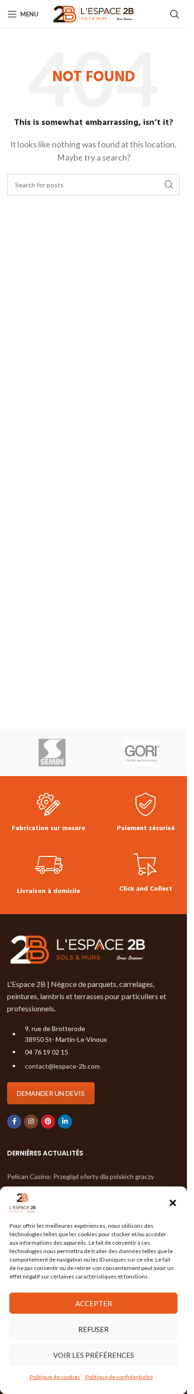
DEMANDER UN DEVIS (51, 1093)
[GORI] (142, 752)
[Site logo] (93, 12)
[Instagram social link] (31, 1122)
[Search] (174, 14)
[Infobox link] (48, 813)
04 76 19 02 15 (46, 1052)
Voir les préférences (93, 1355)
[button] (173, 1203)
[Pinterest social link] (48, 1122)
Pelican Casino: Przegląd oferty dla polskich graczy (80, 1176)
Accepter (93, 1303)
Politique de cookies (55, 1376)
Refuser (93, 1329)
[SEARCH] (169, 184)
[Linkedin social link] (65, 1122)
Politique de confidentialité (119, 1376)
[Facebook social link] (14, 1122)
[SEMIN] (52, 752)
